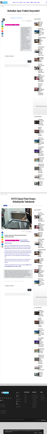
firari (15, 248)
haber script (11, 420)
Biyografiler (43, 397)
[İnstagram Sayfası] (5, 398)
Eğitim (28, 2)
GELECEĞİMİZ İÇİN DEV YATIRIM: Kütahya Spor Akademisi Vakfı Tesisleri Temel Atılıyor (41, 151)
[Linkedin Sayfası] (9, 398)
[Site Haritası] (1, 400)
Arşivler (19, 401)
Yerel (17, 2)
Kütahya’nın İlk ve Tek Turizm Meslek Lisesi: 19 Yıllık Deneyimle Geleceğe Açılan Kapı (41, 168)
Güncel (14, 2)
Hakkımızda (3, 404)
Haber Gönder (3, 413)
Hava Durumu (35, 394)
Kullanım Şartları (3, 410)
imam (23, 250)
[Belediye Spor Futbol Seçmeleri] (16, 17)
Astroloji (42, 399)
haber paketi (31, 419)
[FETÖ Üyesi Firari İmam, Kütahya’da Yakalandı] (16, 218)
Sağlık (31, 2)
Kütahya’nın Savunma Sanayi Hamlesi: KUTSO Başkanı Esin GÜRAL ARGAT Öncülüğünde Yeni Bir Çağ (41, 89)
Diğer (38, 2)
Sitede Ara (42, 394)
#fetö (6, 281)
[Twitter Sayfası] (3, 398)
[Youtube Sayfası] (7, 398)
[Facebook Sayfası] (1, 398)
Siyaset (21, 2)
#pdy (20, 281)
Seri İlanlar (34, 403)
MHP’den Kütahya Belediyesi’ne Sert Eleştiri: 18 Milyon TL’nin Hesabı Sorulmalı (41, 131)
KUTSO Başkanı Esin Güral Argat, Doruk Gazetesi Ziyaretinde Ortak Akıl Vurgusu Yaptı (41, 51)
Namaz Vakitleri (35, 397)
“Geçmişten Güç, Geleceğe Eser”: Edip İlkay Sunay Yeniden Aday (41, 122)
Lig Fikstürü (35, 399)
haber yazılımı (26, 419)
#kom (23, 281)
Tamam (40, 432)
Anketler (42, 396)
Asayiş (35, 2)
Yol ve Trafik (35, 396)
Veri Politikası (3, 406)
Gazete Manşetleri (34, 407)
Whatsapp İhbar (3, 411)
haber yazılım (7, 420)
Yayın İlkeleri (3, 405)
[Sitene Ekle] (3, 400)
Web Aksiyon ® (43, 420)
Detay (36, 432)
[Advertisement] (8, 428)
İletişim (19, 406)
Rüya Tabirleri (43, 398)
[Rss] (11, 398)
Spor (25, 2)
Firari (5, 259)
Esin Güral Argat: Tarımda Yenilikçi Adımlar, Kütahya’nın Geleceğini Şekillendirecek (41, 68)
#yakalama (16, 281)
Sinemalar (34, 402)
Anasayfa (2, 6)
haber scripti (2, 420)
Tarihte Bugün (35, 401)
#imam (9, 281)
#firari (12, 281)
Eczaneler (34, 398)
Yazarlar (19, 399)
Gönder (29, 61)
